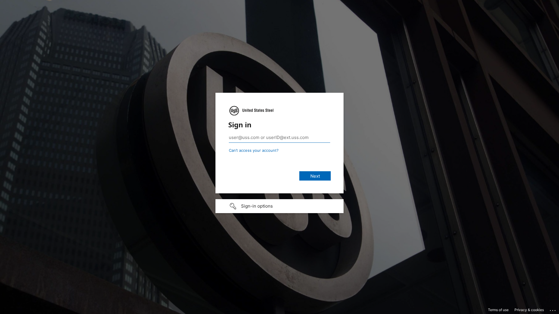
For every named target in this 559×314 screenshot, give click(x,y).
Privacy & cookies (529, 310)
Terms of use (498, 310)
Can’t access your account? (254, 150)
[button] (279, 206)
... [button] (553, 309)
